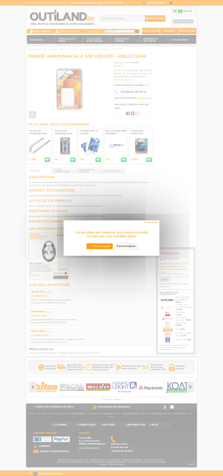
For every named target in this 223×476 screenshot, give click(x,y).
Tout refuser (152, 222)
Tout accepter (101, 246)
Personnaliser (126, 246)
